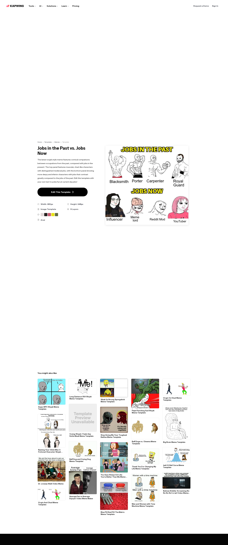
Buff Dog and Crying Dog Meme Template (80, 460)
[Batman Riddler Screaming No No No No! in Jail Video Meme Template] (176, 481)
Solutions (51, 6)
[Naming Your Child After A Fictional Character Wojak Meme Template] (51, 431)
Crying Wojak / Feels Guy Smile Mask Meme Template (81, 435)
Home (39, 142)
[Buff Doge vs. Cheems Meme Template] (145, 428)
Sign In (215, 6)
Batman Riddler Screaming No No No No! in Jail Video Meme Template (176, 492)
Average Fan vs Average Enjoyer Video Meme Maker (81, 497)
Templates (48, 142)
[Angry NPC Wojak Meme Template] (51, 392)
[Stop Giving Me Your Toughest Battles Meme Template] (114, 420)
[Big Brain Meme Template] (176, 422)
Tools (31, 6)
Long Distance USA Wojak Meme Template (80, 398)
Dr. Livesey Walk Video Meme (50, 484)
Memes (57, 142)
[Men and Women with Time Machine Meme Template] (145, 488)
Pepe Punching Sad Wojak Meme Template (143, 412)
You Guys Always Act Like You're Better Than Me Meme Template (113, 476)
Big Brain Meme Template (174, 442)
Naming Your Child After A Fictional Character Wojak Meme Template (49, 451)
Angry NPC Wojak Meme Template (48, 408)
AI (40, 6)
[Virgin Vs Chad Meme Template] (176, 387)
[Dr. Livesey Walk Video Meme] (51, 469)
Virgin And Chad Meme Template (48, 503)
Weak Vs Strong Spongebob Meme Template (113, 400)
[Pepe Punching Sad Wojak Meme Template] (145, 393)
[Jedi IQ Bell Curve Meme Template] (176, 455)
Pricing (75, 6)
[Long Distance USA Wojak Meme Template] (83, 386)
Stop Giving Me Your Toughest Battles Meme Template (114, 436)
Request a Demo (201, 6)
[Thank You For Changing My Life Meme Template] (145, 456)
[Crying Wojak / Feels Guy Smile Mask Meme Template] (83, 418)
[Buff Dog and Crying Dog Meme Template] (83, 449)
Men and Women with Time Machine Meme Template (143, 505)
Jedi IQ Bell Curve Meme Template (173, 466)
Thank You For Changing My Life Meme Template (144, 468)
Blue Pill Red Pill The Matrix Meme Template (113, 513)
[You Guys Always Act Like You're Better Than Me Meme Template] (114, 457)
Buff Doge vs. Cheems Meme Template (144, 442)
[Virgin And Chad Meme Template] (51, 494)
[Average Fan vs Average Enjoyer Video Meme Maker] (83, 480)
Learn (64, 6)
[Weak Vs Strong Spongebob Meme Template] (114, 388)
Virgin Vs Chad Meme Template (172, 399)
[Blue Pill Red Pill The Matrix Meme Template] (114, 496)
